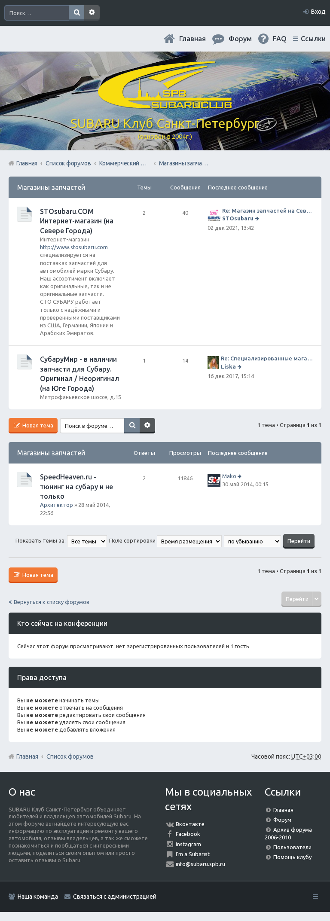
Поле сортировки (133, 540)
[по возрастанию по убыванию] (253, 540)
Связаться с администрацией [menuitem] (114, 896)
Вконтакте (190, 824)
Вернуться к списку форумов (51, 602)
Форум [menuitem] (240, 39)
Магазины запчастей (51, 187)
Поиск (76, 13)
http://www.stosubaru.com (74, 247)
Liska (228, 366)
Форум (282, 820)
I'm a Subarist (193, 854)
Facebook (188, 834)
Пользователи (292, 847)
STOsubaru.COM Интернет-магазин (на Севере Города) (76, 221)
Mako (229, 476)
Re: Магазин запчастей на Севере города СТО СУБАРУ (267, 210)
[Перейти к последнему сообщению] (258, 218)
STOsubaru (238, 218)
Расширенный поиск (92, 13)
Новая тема (37, 425)
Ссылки (313, 39)
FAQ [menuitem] (280, 39)
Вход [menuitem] (318, 11)
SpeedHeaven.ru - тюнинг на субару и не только (76, 486)
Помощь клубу (292, 857)
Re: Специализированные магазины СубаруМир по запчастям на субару (267, 358)
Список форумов (70, 756)
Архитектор (56, 505)
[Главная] (165, 105)
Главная (192, 39)
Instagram (188, 844)
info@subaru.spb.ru (200, 864)
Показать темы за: (41, 540)
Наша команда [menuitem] (38, 896)
